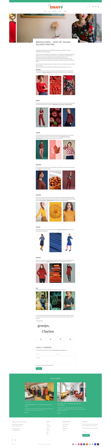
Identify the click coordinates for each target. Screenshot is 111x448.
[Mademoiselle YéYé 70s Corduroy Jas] (42, 273)
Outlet (60, 11)
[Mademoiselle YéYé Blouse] (69, 211)
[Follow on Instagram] (15, 440)
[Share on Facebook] (41, 339)
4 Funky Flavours (38, 138)
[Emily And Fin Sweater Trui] (69, 149)
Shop (45, 11)
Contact (64, 430)
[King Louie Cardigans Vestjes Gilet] (42, 179)
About (47, 434)
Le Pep (60, 104)
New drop (54, 11)
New (49, 11)
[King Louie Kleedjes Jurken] (69, 300)
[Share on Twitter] (50, 339)
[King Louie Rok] (69, 85)
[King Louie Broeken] (42, 149)
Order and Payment (66, 424)
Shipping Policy (65, 428)
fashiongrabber (28, 402)
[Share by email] (70, 339)
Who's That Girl (64, 229)
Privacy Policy (55, 350)
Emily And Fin (63, 136)
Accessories (48, 426)
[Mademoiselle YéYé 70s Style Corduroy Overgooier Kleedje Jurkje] (69, 273)
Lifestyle (47, 428)
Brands (65, 11)
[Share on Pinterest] (60, 339)
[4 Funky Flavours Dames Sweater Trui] (42, 211)
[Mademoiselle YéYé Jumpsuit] (42, 117)
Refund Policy (65, 426)
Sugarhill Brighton (55, 104)
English (88, 6)
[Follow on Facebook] (12, 440)
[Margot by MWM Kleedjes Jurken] (69, 242)
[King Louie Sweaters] (69, 117)
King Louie (44, 72)
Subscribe (86, 435)
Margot (48, 72)
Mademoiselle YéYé (69, 104)
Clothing (47, 424)
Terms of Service (62, 350)
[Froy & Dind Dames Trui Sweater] (42, 300)
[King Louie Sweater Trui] (42, 85)
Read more (26, 412)
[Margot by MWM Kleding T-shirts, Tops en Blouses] (42, 242)
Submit (39, 368)
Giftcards (47, 430)
